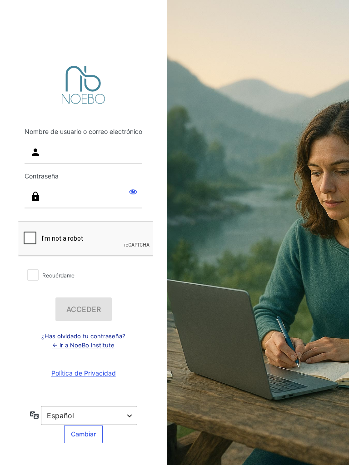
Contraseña (42, 176)
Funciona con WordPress (83, 85)
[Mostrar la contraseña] (133, 191)
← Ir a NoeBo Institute (83, 345)
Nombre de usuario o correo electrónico (83, 131)
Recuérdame (58, 275)
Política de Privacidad (83, 373)
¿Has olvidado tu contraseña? (83, 336)
